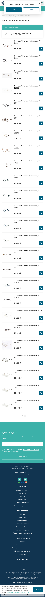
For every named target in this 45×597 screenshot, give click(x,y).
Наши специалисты (22, 545)
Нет (31, 10)
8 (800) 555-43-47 (22, 473)
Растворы (22, 493)
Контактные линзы (22, 490)
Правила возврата (22, 524)
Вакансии (22, 563)
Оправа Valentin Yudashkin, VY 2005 (27, 102)
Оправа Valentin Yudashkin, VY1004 (26, 72)
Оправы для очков (22, 502)
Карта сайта (36, 574)
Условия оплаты (22, 520)
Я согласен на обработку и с (23, 450)
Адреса (22, 542)
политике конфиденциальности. (18, 592)
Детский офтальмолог (22, 551)
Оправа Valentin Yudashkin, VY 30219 (27, 132)
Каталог (22, 487)
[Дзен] (25, 479)
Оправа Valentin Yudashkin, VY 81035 (27, 342)
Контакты (22, 566)
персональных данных (31, 449)
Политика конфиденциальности (19, 572)
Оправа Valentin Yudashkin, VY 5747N (27, 282)
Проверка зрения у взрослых (22, 548)
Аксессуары (22, 499)
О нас (23, 569)
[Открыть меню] (42, 3)
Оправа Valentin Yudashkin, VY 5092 (27, 177)
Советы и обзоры (22, 527)
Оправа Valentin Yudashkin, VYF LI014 (28, 372)
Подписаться (22, 457)
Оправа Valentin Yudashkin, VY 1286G (27, 87)
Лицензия (22, 554)
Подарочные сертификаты (22, 533)
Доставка (22, 517)
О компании (22, 559)
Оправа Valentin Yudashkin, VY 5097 (27, 222)
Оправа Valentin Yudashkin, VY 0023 (27, 42)
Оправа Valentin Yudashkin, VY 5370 (27, 252)
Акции (22, 514)
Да (14, 10)
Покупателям (22, 511)
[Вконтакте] (19, 479)
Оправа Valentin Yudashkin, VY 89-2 (27, 357)
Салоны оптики (22, 538)
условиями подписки (11, 451)
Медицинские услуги (22, 530)
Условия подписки (19, 574)
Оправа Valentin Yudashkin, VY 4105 (27, 162)
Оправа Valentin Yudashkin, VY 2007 (27, 117)
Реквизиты (28, 574)
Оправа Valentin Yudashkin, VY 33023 (27, 147)
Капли (22, 496)
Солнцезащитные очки (22, 506)
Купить (41, 49)
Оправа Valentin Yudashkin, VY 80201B (27, 327)
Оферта (6, 572)
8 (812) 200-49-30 (22, 466)
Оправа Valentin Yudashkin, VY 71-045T (28, 312)
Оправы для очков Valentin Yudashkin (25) (21, 34)
